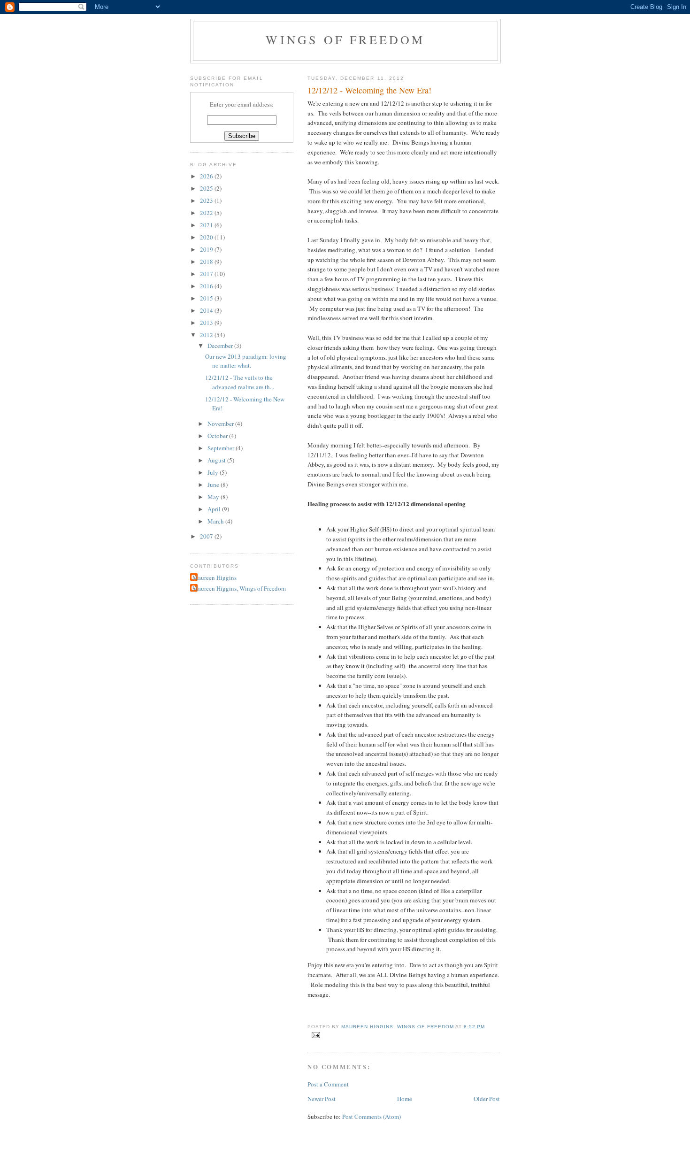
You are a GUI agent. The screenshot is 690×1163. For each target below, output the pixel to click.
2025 (207, 188)
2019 (207, 249)
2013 (207, 322)
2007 (207, 536)
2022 (207, 212)
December (220, 345)
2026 (207, 176)
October (218, 435)
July (213, 472)
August (217, 460)
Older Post (487, 1098)
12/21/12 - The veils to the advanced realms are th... (239, 382)
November (221, 423)
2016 (207, 286)
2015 (207, 298)
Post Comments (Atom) (371, 1116)
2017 (207, 274)
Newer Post (321, 1098)
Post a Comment (328, 1084)
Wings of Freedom (345, 39)
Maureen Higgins (214, 577)
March (216, 521)
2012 (207, 335)
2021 (207, 225)
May (214, 497)
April (214, 509)
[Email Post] (315, 1034)
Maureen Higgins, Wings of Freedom (239, 588)
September (221, 448)
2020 (207, 237)
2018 (207, 261)
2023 (207, 200)
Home (404, 1098)
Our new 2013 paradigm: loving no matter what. (245, 361)
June (214, 484)
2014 (207, 310)
